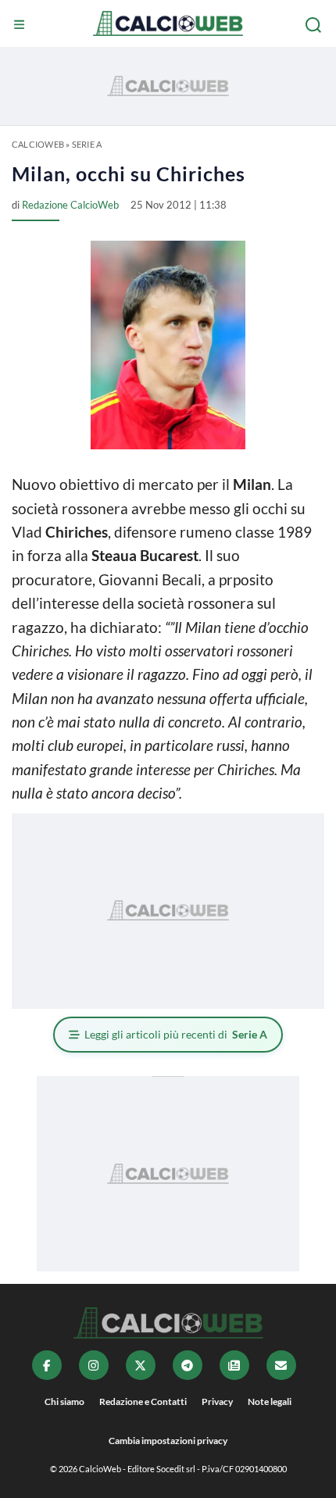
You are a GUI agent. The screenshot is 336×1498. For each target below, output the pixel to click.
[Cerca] (315, 25)
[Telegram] (187, 1365)
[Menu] (21, 25)
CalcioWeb (38, 144)
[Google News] (234, 1365)
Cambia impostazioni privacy (168, 1440)
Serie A (87, 144)
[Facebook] (47, 1365)
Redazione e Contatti (143, 1401)
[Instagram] (94, 1365)
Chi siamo (64, 1401)
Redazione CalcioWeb (70, 204)
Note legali (269, 1401)
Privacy (217, 1401)
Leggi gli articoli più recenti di (175, 1034)
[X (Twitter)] (140, 1365)
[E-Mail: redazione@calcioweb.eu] (281, 1365)
